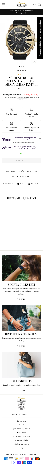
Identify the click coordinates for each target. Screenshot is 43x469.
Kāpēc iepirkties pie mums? (21, 428)
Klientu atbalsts (21, 415)
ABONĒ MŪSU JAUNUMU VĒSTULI (21, 455)
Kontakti (21, 425)
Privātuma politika (21, 440)
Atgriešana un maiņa (21, 444)
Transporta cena (22, 97)
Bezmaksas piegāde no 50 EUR (21, 171)
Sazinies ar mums (21, 176)
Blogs (21, 448)
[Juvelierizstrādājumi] (21, 318)
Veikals (21, 299)
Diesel (21, 74)
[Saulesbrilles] (21, 365)
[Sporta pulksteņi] (21, 268)
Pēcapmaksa (21, 432)
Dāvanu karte (21, 421)
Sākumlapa (21, 70)
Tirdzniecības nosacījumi (21, 436)
